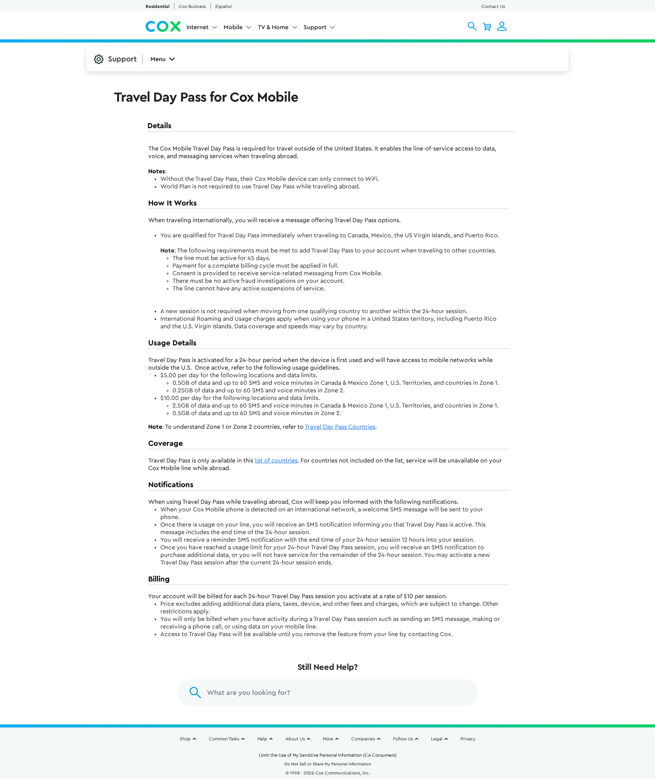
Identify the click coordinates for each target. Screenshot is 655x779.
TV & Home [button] (273, 27)
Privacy (468, 739)
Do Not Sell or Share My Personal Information (327, 764)
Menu (158, 59)
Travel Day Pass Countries (340, 427)
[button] (472, 26)
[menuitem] (202, 28)
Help (262, 739)
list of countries (276, 461)
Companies (363, 739)
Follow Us (403, 739)
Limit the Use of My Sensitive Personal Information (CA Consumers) (327, 755)
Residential (157, 6)
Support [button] (315, 27)
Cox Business (192, 6)
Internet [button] (197, 27)
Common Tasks (224, 739)
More (328, 739)
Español (223, 6)
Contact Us (493, 6)
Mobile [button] (233, 27)
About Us (295, 739)
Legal (436, 739)
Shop (185, 739)
